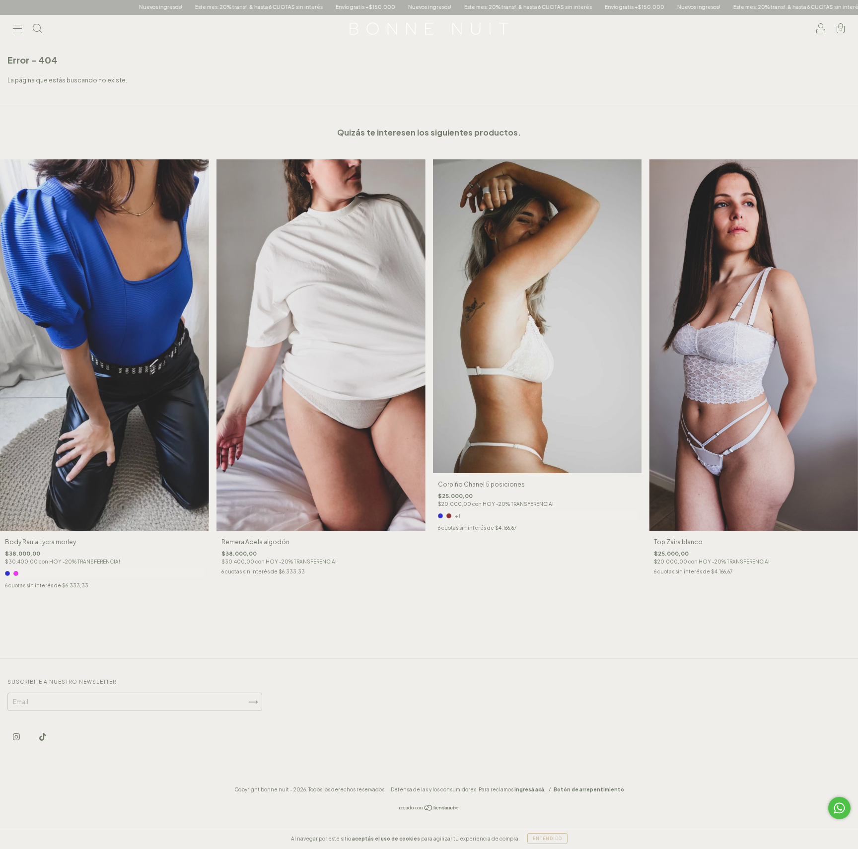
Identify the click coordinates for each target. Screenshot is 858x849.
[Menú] (17, 30)
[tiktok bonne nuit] (43, 737)
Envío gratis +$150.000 (250, 7)
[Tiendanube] (429, 809)
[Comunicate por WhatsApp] (839, 808)
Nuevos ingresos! (45, 7)
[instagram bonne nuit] (16, 737)
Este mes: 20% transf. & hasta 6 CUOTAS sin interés (143, 7)
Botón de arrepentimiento (589, 789)
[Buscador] (37, 30)
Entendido (547, 838)
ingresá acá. (530, 789)
